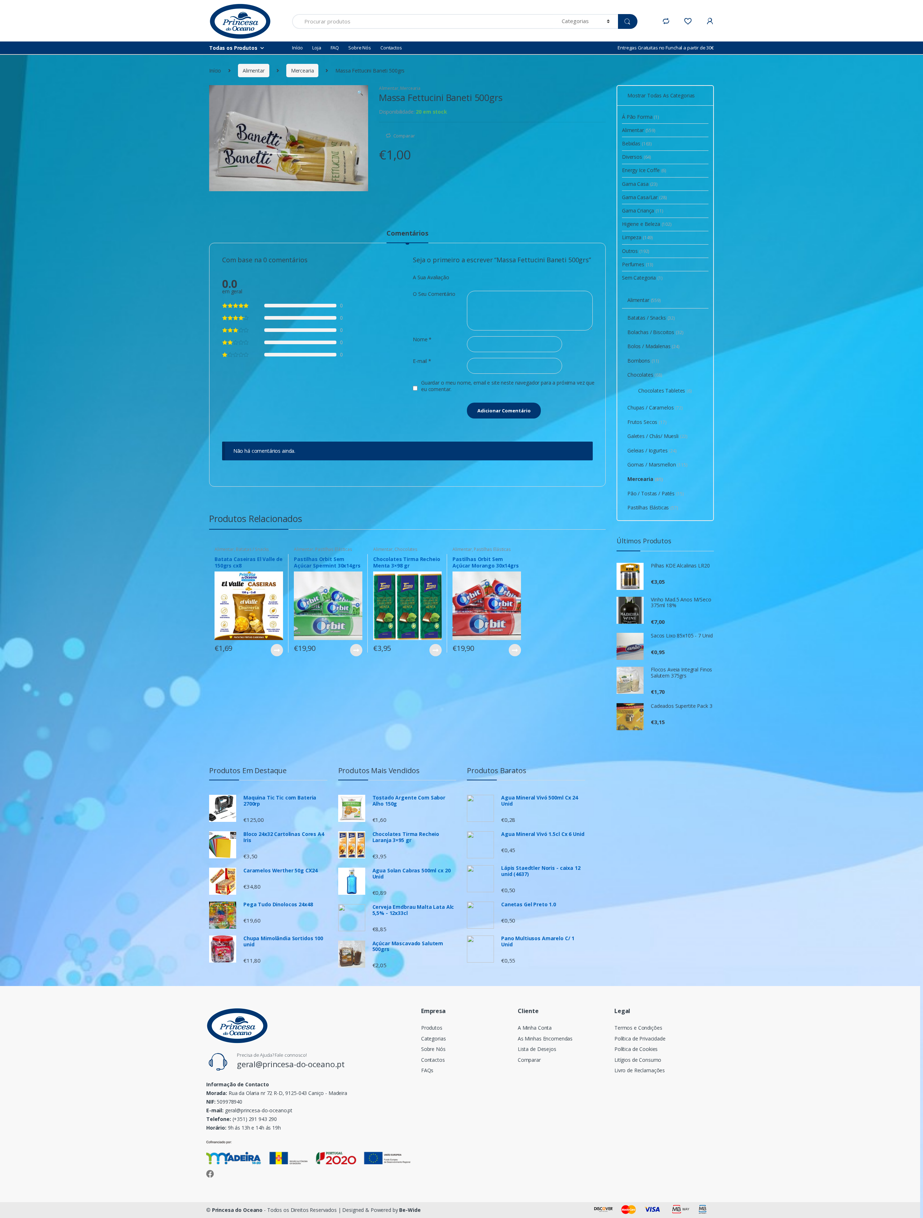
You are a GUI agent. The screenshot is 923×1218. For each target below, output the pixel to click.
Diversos (636, 156)
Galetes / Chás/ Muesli (657, 436)
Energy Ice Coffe (644, 170)
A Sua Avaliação (431, 277)
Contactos (391, 47)
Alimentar (254, 70)
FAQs (427, 1070)
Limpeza (637, 237)
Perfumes (637, 264)
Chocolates (406, 549)
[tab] (407, 236)
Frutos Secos (647, 422)
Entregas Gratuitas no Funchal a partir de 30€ (666, 47)
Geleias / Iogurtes (652, 450)
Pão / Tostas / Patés (655, 493)
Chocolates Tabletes (665, 390)
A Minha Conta (535, 1027)
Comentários (407, 233)
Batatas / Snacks (252, 549)
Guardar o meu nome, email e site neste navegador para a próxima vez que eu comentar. (508, 386)
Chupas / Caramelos (655, 407)
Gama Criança (642, 210)
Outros (635, 250)
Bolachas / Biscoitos (655, 332)
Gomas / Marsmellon (657, 464)
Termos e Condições (638, 1027)
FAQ (335, 47)
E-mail (422, 361)
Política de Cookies (636, 1049)
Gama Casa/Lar (644, 197)
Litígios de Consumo (637, 1059)
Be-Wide (409, 1209)
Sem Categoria (642, 277)
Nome (422, 339)
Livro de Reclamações (639, 1070)
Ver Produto (276, 650)
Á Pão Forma (640, 116)
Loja (316, 47)
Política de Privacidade (640, 1038)
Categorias (433, 1038)
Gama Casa (640, 183)
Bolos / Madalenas (653, 346)
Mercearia (302, 70)
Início (297, 47)
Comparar (404, 135)
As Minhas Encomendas (545, 1038)
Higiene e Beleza (647, 223)
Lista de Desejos (537, 1049)
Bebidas (637, 143)
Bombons (643, 360)
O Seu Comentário (434, 294)
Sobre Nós (359, 47)
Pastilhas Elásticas (333, 549)
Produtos (431, 1027)
